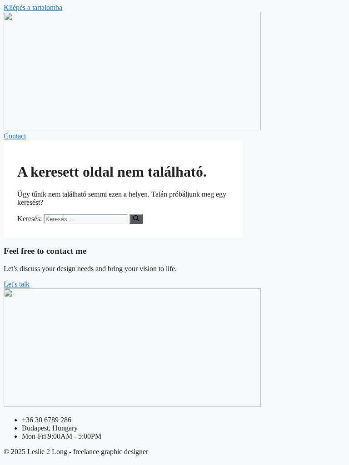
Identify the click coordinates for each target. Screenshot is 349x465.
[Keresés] (136, 219)
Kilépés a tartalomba (33, 7)
